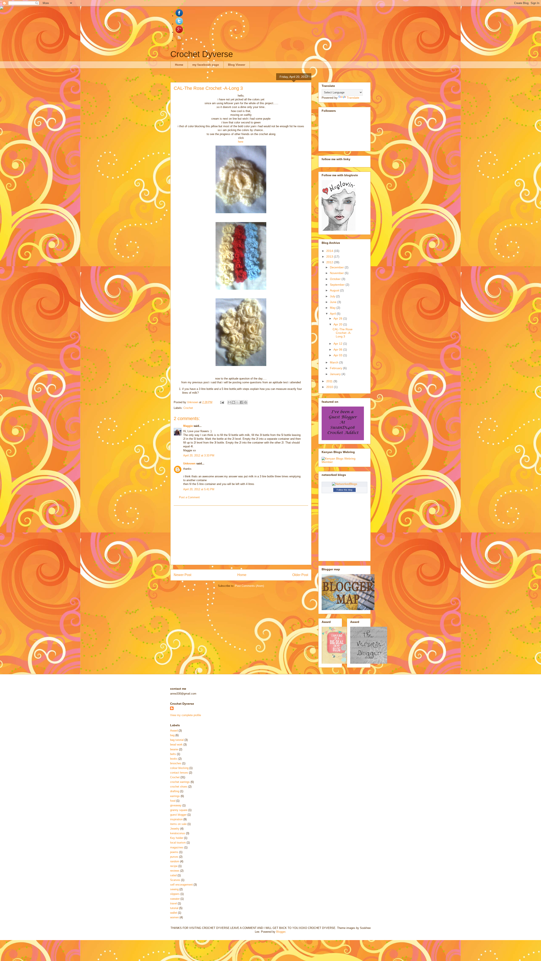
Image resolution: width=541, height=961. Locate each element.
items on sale (178, 824)
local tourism (178, 842)
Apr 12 (338, 343)
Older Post (300, 575)
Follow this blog (344, 490)
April (333, 313)
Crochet (188, 408)
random (174, 861)
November (337, 273)
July (333, 296)
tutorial (174, 908)
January (336, 374)
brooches (175, 763)
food (172, 800)
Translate (353, 97)
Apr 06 (338, 349)
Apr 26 (338, 318)
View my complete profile (185, 715)
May (333, 307)
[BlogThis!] (233, 402)
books (174, 758)
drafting (174, 791)
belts (173, 754)
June (333, 302)
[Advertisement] (241, 535)
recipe (174, 866)
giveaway (176, 805)
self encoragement (181, 884)
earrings (175, 796)
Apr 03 (338, 355)
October (336, 279)
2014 (330, 251)
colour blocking (179, 768)
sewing (174, 889)
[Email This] (229, 402)
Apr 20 (338, 324)
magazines (176, 847)
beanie (174, 749)
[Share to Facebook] (241, 402)
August (335, 290)
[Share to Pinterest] (245, 402)
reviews (174, 870)
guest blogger (178, 814)
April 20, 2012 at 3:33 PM (198, 455)
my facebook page (205, 64)
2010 (330, 387)
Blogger (280, 931)
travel (173, 903)
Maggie (188, 425)
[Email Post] (222, 402)
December (337, 267)
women (174, 917)
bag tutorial (177, 739)
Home (179, 64)
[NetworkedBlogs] (344, 484)
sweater (175, 898)
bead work (176, 744)
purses (174, 856)
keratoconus (177, 833)
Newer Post (182, 575)
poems (174, 852)
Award (174, 730)
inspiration (176, 819)
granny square (178, 810)
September (338, 284)
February (336, 368)
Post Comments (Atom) (249, 585)
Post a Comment (189, 497)
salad (173, 875)
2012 (330, 262)
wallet (173, 912)
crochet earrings (180, 782)
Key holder (176, 838)
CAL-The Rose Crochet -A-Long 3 (342, 333)
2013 (330, 256)
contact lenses (179, 772)
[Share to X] (237, 402)
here (240, 141)
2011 (329, 381)
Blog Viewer (236, 64)
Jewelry (174, 828)
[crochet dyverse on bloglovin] (338, 229)
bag (172, 735)
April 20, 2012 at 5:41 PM (198, 489)
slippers (175, 893)
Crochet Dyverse (201, 54)
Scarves (175, 880)
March (334, 362)
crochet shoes (178, 786)
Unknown (189, 463)
